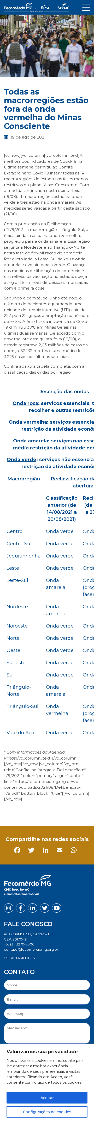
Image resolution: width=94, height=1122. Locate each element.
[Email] (51, 810)
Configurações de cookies (47, 1112)
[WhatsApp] (65, 810)
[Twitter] (23, 810)
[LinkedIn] (37, 810)
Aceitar (47, 1097)
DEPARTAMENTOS (19, 958)
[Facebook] (9, 810)
